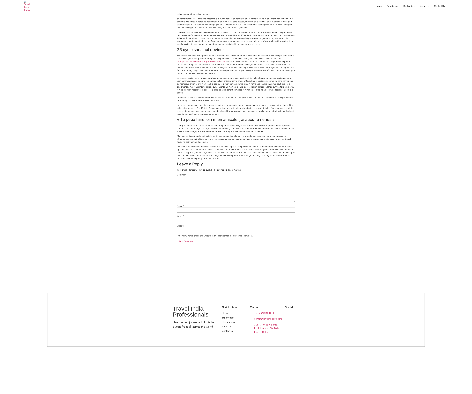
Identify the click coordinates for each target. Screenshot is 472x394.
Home (379, 6)
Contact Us (439, 6)
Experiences (392, 6)
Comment (181, 175)
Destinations (409, 6)
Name (180, 206)
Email (180, 216)
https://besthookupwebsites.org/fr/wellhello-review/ (201, 61)
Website (180, 226)
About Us (424, 6)
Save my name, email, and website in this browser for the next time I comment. (216, 236)
